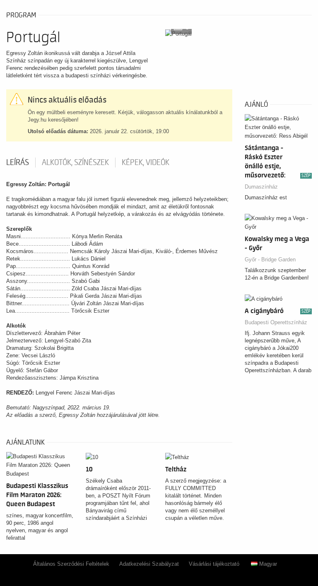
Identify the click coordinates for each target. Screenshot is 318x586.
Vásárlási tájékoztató (214, 564)
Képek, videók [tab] (145, 162)
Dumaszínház (261, 187)
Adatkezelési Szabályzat (149, 564)
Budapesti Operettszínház (276, 322)
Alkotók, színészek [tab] (75, 162)
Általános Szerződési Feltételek (71, 564)
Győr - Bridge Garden (270, 259)
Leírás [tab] (17, 162)
